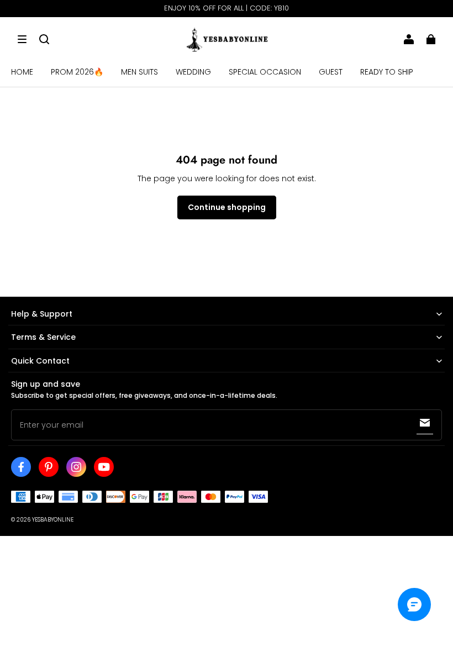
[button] (22, 39)
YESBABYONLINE (52, 520)
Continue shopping (227, 207)
